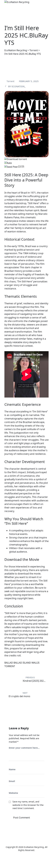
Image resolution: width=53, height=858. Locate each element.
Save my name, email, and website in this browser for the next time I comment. (28, 805)
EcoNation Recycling (34, 847)
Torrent (10, 81)
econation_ (19, 86)
